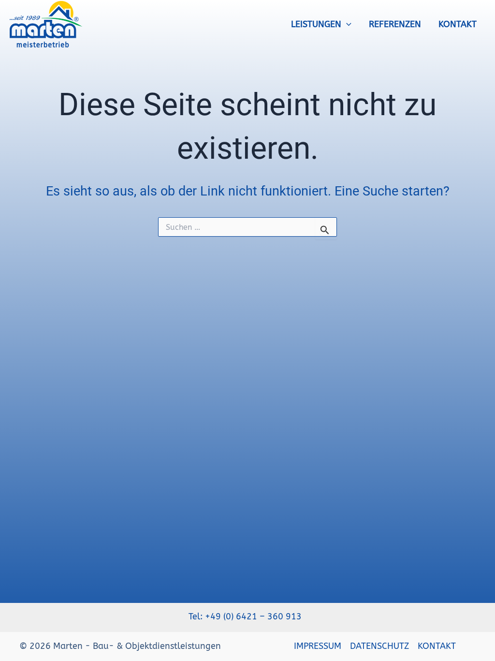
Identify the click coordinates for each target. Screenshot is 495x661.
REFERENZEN (395, 24)
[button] (346, 24)
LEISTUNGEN (316, 24)
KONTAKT (457, 24)
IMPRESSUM (317, 646)
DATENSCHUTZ (379, 646)
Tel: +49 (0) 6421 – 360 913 (247, 616)
